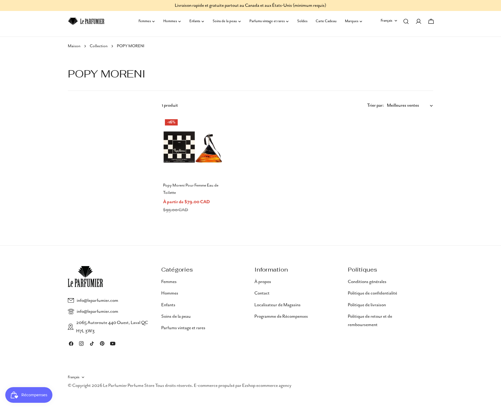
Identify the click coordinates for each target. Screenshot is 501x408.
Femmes (169, 281)
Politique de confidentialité (372, 293)
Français (386, 21)
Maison (74, 46)
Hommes (169, 293)
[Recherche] (406, 21)
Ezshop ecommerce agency (266, 385)
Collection (99, 46)
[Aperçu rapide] (216, 127)
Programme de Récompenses (281, 316)
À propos (262, 281)
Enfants (168, 305)
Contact (262, 293)
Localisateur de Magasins (277, 305)
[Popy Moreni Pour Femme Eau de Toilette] (193, 147)
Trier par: (375, 105)
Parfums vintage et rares (183, 328)
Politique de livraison (367, 305)
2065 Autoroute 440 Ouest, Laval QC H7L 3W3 (112, 327)
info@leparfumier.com (97, 300)
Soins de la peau (176, 316)
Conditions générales (367, 281)
